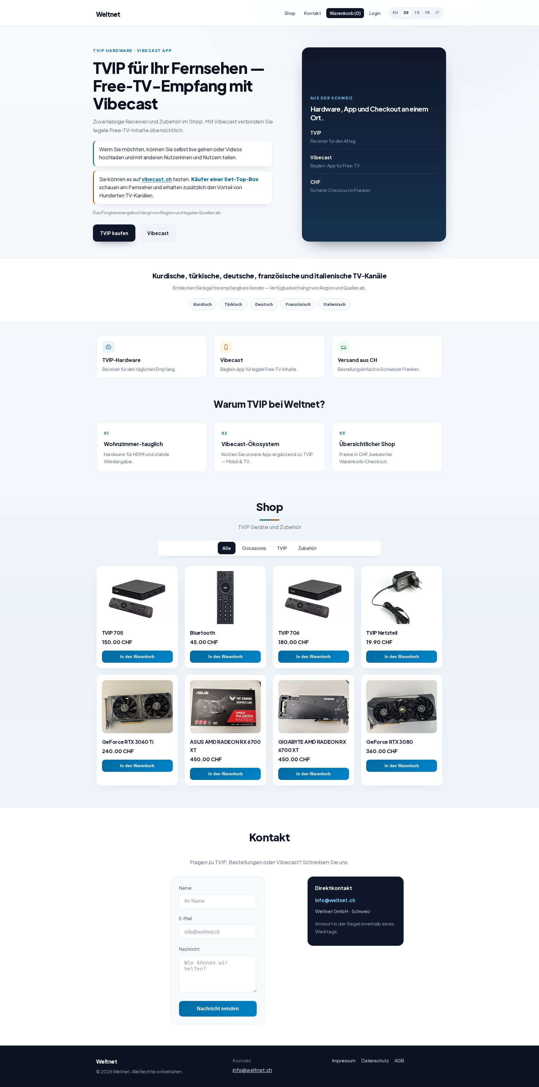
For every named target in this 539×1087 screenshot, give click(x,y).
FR (427, 12)
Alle (226, 548)
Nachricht (189, 949)
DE (406, 12)
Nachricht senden (218, 1008)
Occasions (254, 548)
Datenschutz (375, 1060)
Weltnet (108, 14)
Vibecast (158, 233)
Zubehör (307, 548)
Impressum (344, 1060)
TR (417, 12)
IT (437, 12)
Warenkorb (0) (345, 13)
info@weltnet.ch (335, 900)
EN (395, 12)
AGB (399, 1060)
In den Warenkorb (137, 656)
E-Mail (185, 918)
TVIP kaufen (114, 233)
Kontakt (312, 13)
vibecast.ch (157, 179)
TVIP (282, 548)
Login (375, 13)
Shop (289, 13)
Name (185, 888)
